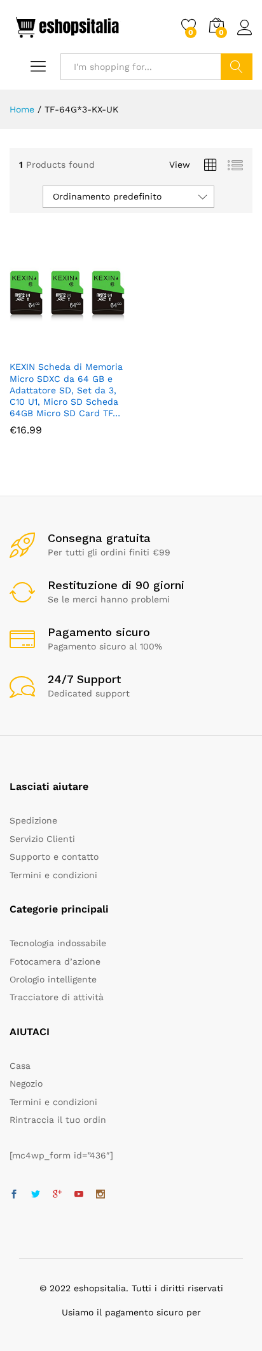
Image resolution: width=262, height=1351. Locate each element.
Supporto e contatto (54, 857)
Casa (20, 1066)
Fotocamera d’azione (55, 961)
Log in (244, 35)
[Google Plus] (57, 1195)
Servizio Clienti (42, 839)
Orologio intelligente (53, 979)
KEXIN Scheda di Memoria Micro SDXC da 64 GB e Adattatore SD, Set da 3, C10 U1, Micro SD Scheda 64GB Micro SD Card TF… (66, 390)
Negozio (26, 1083)
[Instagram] (100, 1195)
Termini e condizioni (53, 875)
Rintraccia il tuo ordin (58, 1120)
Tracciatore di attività (57, 997)
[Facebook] (14, 1195)
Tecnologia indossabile (58, 943)
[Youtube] (79, 1195)
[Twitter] (35, 1195)
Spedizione (33, 820)
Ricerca (236, 66)
